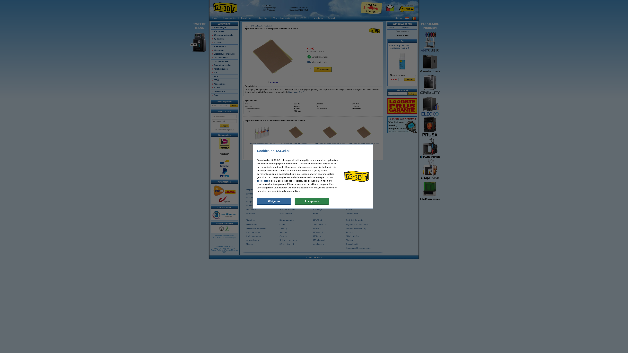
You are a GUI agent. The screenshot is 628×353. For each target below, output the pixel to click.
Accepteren (312, 201)
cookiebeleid (263, 180)
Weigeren (274, 201)
